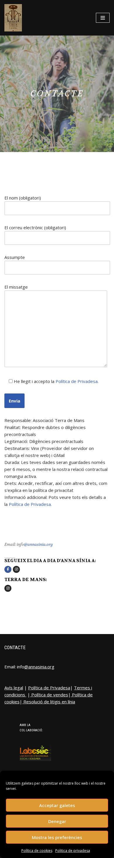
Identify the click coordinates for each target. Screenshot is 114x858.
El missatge (16, 287)
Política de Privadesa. (30, 504)
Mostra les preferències (57, 837)
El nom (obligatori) (22, 198)
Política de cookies (36, 850)
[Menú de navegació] (103, 18)
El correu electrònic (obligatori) (35, 227)
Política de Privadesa (77, 381)
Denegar (57, 821)
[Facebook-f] (7, 569)
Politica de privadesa (72, 850)
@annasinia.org (38, 544)
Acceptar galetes (57, 805)
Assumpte (14, 257)
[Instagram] (16, 569)
